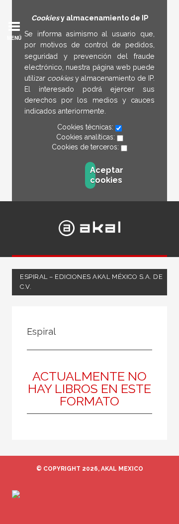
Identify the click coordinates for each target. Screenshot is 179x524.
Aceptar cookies (92, 175)
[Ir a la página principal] (90, 228)
